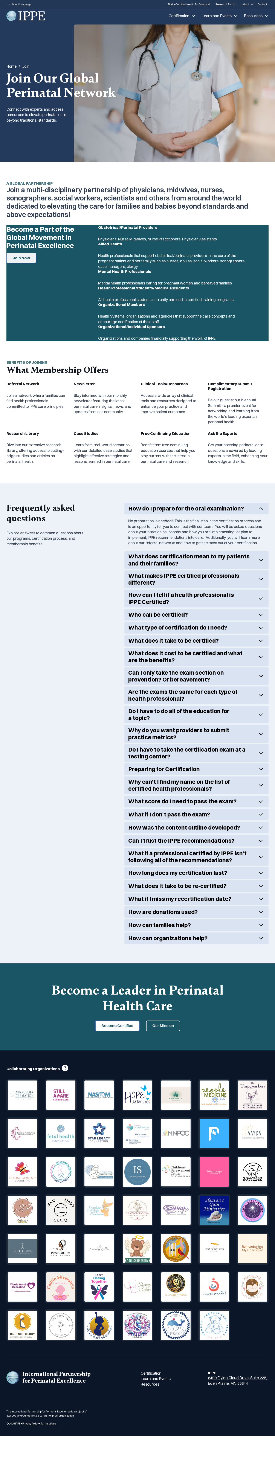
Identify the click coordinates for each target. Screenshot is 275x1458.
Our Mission (163, 1025)
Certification (179, 15)
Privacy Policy (30, 1423)
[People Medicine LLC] (214, 1095)
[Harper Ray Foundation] (252, 1210)
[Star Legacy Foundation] (99, 1133)
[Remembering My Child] (252, 1248)
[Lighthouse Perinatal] (22, 1248)
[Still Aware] (61, 1095)
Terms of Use (48, 1423)
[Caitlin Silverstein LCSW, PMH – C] (61, 1287)
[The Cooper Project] (176, 1325)
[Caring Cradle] (176, 1210)
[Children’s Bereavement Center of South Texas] (176, 1172)
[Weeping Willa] (99, 1248)
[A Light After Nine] (176, 1287)
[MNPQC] (176, 1133)
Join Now (21, 257)
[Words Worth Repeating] (22, 1287)
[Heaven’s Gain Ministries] (214, 1210)
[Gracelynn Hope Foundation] (99, 1210)
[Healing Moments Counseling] (22, 1172)
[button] (196, 508)
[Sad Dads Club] (61, 1210)
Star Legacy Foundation (20, 1415)
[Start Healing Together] (99, 1287)
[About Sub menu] (252, 4)
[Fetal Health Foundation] (61, 1133)
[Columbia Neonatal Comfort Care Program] (137, 1133)
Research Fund (224, 4)
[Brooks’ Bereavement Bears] (214, 1325)
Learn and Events (217, 15)
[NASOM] (99, 1095)
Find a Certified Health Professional (189, 4)
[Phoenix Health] (214, 1133)
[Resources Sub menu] (267, 16)
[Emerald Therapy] (176, 1095)
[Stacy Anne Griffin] (252, 1095)
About (245, 4)
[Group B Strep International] (99, 1172)
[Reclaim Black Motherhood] (99, 1325)
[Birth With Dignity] (22, 1325)
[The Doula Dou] (61, 1325)
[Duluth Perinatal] (214, 1287)
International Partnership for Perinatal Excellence (56, 1377)
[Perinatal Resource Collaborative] (137, 1325)
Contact (262, 4)
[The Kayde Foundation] (137, 1210)
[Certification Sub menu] (193, 16)
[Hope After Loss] (137, 1095)
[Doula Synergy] (22, 1210)
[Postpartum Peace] (61, 1248)
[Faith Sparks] (252, 1172)
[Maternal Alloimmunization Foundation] (61, 1172)
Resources (253, 15)
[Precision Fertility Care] (22, 1133)
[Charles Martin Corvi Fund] (176, 1248)
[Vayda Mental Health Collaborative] (252, 1133)
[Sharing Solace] (137, 1287)
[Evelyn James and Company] (214, 1172)
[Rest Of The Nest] (214, 1248)
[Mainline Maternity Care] (252, 1287)
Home (11, 66)
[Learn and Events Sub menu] (236, 16)
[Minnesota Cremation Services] (22, 1095)
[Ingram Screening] (137, 1172)
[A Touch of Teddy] (137, 1248)
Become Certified (117, 1025)
